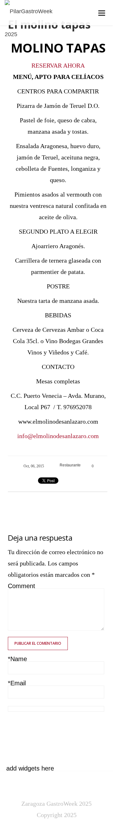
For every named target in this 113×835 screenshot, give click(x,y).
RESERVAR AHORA (58, 65)
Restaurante (70, 465)
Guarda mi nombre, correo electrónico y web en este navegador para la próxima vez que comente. (51, 729)
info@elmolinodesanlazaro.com (58, 435)
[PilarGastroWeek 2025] (36, 23)
